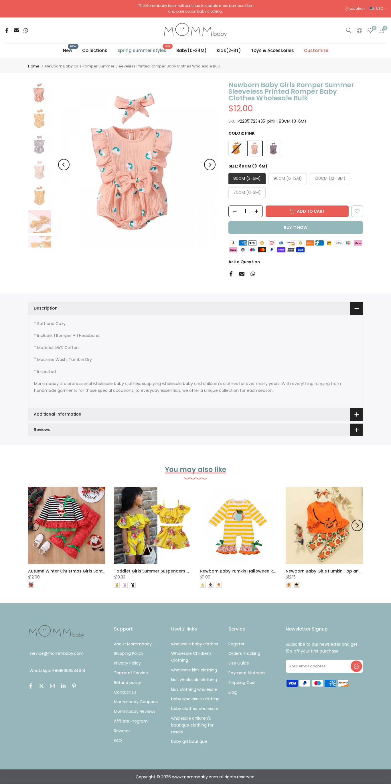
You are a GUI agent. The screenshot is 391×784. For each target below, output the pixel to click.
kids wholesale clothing (194, 680)
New (69, 50)
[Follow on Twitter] (41, 686)
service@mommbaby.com (56, 653)
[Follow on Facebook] (30, 686)
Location (357, 8)
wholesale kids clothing (194, 670)
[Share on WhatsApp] (25, 30)
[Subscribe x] (356, 666)
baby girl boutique (189, 741)
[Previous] (64, 164)
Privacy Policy (127, 663)
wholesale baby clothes (194, 644)
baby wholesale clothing (195, 699)
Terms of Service (131, 673)
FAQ (118, 740)
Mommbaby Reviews (134, 711)
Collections (94, 50)
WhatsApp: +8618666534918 (57, 671)
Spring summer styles (144, 50)
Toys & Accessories (272, 50)
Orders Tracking (244, 653)
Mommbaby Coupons (136, 702)
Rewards (122, 731)
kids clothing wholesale (194, 689)
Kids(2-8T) (229, 50)
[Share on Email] (16, 30)
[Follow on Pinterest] (74, 686)
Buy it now (295, 227)
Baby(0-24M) (191, 50)
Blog (232, 692)
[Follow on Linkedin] (63, 686)
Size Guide (238, 663)
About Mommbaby (133, 644)
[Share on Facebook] (6, 30)
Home (34, 66)
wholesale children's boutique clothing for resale (192, 725)
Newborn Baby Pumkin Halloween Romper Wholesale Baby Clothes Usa (274, 571)
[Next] (210, 164)
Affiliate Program (131, 721)
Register (236, 644)
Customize (316, 50)
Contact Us (125, 692)
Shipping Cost (242, 682)
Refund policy (127, 682)
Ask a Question (244, 262)
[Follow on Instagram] (52, 686)
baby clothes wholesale (194, 708)
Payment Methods (246, 673)
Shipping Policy (128, 653)
